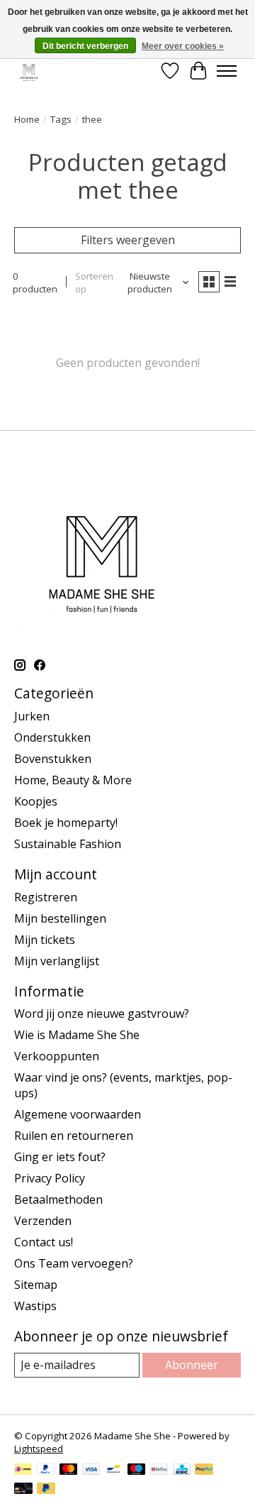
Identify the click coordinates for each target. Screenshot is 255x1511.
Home (27, 119)
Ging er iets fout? (60, 1157)
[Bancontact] (114, 1470)
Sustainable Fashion (67, 844)
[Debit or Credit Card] (23, 1490)
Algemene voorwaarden (77, 1114)
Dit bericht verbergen (85, 46)
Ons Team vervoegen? (73, 1263)
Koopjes (35, 801)
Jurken (32, 716)
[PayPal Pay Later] (46, 1490)
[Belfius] (159, 1470)
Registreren (45, 897)
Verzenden (43, 1221)
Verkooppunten (56, 1056)
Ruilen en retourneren (73, 1135)
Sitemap (35, 1284)
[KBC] (182, 1470)
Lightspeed (38, 1448)
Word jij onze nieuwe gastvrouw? (101, 1013)
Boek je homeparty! (66, 822)
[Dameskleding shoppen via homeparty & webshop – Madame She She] (28, 70)
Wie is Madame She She (77, 1035)
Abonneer (191, 1365)
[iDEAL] (23, 1470)
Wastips (35, 1306)
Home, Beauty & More (73, 780)
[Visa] (91, 1470)
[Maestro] (137, 1470)
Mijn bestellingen (60, 918)
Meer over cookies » (183, 46)
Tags (61, 119)
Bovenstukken (52, 759)
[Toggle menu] (226, 71)
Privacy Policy (49, 1178)
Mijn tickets (44, 939)
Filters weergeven (128, 240)
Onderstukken (52, 737)
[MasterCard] (69, 1470)
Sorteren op (94, 282)
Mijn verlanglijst (56, 961)
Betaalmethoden (58, 1199)
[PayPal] (46, 1470)
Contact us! (43, 1242)
